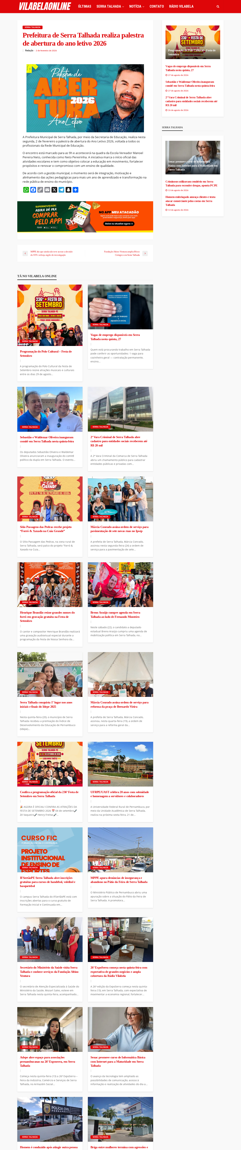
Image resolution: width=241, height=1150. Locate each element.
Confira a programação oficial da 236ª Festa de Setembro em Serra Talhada (49, 794)
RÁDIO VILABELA (181, 6)
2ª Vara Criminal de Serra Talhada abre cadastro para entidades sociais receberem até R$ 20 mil (119, 441)
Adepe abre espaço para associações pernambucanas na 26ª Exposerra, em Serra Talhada (47, 1061)
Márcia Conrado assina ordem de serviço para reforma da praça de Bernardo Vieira (119, 704)
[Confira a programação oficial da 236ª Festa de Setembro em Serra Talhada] (50, 764)
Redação (29, 51)
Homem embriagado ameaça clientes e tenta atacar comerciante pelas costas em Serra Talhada (190, 200)
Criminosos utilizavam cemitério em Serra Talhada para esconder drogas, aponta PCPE (191, 183)
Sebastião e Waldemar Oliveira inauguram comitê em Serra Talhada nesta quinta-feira (47, 439)
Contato (157, 6)
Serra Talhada (32, 27)
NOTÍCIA (135, 6)
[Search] (218, 6)
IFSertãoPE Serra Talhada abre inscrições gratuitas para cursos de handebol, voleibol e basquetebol (47, 882)
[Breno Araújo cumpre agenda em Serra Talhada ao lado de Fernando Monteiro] (120, 584)
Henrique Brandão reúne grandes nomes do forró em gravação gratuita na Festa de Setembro (47, 617)
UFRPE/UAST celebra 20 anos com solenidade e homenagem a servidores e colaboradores (120, 794)
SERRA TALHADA (109, 6)
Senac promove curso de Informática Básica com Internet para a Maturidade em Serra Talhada (118, 1061)
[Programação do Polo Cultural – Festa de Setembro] (50, 315)
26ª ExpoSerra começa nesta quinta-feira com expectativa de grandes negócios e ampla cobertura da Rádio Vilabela (119, 972)
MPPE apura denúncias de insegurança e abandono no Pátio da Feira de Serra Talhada (119, 880)
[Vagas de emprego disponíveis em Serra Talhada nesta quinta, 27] (120, 307)
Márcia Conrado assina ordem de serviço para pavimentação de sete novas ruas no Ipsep (119, 529)
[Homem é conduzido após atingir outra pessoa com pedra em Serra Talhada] (50, 1119)
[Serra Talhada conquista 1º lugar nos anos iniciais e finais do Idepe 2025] (50, 674)
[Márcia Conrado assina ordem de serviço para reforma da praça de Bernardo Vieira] (120, 674)
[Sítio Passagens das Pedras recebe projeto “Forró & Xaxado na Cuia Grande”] (50, 498)
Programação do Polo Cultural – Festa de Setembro (46, 353)
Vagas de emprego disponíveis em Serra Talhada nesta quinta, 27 (115, 337)
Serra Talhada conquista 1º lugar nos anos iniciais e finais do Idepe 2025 (46, 704)
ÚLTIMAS (84, 6)
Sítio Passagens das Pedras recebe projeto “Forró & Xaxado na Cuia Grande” (45, 529)
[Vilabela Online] (45, 6)
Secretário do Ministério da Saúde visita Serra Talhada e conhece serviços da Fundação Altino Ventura (49, 972)
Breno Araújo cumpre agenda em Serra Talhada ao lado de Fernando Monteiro (115, 614)
